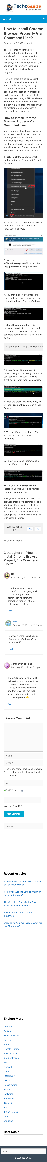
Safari (7, 1089)
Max (15, 621)
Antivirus (8, 1031)
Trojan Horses (11, 1112)
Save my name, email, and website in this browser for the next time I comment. (24, 772)
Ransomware (10, 1085)
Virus (6, 1116)
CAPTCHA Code (12, 806)
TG (5, 1107)
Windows (8, 1121)
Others (7, 1071)
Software (8, 1094)
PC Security (9, 1076)
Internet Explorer (12, 1058)
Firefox (7, 1044)
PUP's (7, 1080)
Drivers (7, 1040)
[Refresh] (22, 790)
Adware (8, 1026)
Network (8, 1067)
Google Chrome (14, 540)
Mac (6, 1062)
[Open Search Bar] (44, 18)
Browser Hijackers (13, 1035)
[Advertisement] (22, 849)
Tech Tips (9, 1103)
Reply (10, 611)
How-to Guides (11, 1053)
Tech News (9, 1098)
